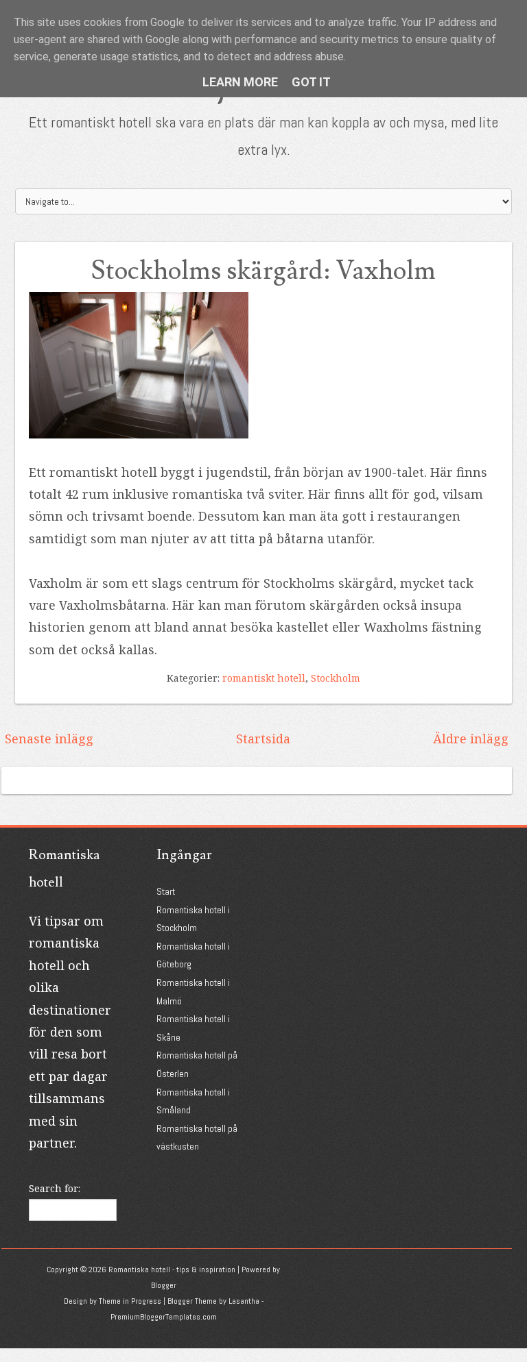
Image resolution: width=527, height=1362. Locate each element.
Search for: (54, 1188)
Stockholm (335, 677)
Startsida (263, 738)
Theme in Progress (130, 1301)
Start (165, 891)
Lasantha (244, 1301)
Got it (311, 82)
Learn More (240, 82)
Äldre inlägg (470, 738)
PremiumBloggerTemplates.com (163, 1316)
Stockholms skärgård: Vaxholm (263, 271)
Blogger (163, 1285)
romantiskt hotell (263, 677)
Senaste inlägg (49, 738)
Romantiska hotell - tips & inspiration (171, 1269)
